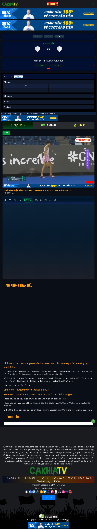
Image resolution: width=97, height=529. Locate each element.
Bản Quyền (58, 478)
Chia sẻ (81, 125)
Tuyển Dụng (43, 481)
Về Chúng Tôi (12, 478)
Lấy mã (48, 497)
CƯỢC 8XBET (52, 4)
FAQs (57, 481)
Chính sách (29, 478)
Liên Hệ (44, 478)
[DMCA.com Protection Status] (48, 516)
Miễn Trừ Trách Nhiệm (80, 478)
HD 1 (6, 133)
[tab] (18, 125)
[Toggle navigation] (93, 4)
